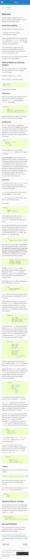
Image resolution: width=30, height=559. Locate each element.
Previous (6, 544)
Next (24, 544)
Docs (3, 7)
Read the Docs (6, 556)
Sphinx (9, 554)
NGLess (16, 2)
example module (15, 68)
